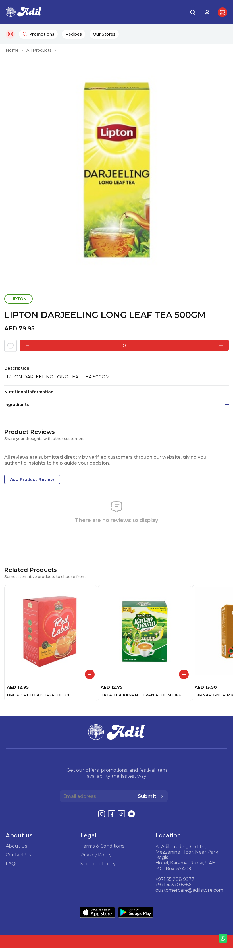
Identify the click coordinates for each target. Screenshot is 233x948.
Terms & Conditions (102, 846)
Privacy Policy (96, 854)
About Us (16, 846)
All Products (39, 50)
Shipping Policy (98, 863)
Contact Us (18, 854)
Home (12, 50)
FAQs (12, 863)
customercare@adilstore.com (189, 890)
